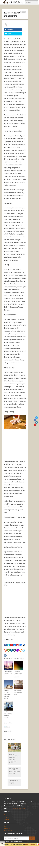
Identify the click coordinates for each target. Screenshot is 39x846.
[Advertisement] (19, 444)
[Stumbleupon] (5, 650)
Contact (6, 819)
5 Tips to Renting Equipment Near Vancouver (8, 673)
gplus (35, 424)
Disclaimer (7, 828)
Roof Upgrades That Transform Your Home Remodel (8, 714)
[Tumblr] (14, 650)
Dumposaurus (10, 185)
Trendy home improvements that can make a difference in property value (14, 758)
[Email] (8, 650)
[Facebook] (5, 645)
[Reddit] (20, 645)
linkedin (36, 422)
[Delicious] (23, 645)
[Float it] (23, 650)
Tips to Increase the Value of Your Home (18, 692)
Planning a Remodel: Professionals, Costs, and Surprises (7, 694)
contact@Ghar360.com (19, 808)
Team (5, 815)
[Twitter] (8, 645)
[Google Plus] (11, 645)
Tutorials (6, 817)
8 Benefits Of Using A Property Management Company (18, 674)
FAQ (5, 826)
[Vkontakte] (5, 655)
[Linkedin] (14, 645)
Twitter (36, 417)
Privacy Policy (8, 830)
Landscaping (8, 208)
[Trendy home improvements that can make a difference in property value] (14, 748)
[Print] (20, 650)
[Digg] (11, 650)
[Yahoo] (17, 650)
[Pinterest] (17, 645)
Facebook (35, 420)
